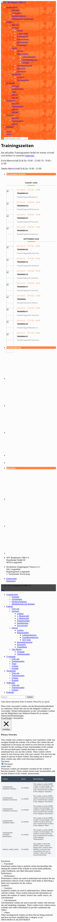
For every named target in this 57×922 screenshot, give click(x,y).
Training (21, 299)
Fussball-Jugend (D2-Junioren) (28, 209)
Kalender (9, 127)
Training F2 (22, 262)
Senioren (15, 27)
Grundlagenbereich (29, 59)
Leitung (20, 30)
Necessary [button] (5, 761)
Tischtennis (10, 100)
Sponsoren (21, 68)
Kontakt (15, 97)
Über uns (15, 24)
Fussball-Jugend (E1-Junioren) (28, 340)
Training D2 (22, 205)
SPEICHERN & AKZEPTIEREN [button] (15, 920)
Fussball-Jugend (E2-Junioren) (28, 253)
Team (14, 92)
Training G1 (22, 193)
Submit (30, 697)
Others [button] (4, 910)
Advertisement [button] (7, 898)
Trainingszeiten (23, 39)
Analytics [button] (5, 885)
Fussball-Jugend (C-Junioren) (27, 278)
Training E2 (22, 249)
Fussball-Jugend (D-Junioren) (27, 222)
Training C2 (22, 274)
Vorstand (15, 10)
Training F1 (22, 311)
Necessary (8, 764)
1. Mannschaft (22, 33)
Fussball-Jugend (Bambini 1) (27, 197)
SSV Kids (25, 62)
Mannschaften (22, 54)
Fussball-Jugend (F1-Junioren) (28, 315)
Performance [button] (6, 873)
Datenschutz (11, 578)
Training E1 (22, 336)
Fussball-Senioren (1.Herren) (27, 303)
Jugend (14, 48)
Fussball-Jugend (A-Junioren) (27, 234)
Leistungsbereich (29, 57)
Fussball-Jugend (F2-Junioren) (28, 266)
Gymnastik (10, 83)
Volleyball (10, 115)
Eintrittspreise (22, 42)
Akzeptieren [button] (18, 718)
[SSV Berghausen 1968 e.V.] (13, 2)
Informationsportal (24, 65)
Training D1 (22, 218)
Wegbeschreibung (19, 16)
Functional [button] (5, 861)
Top (2, 590)
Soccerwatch (22, 45)
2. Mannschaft (22, 36)
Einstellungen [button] (6, 718)
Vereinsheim (16, 13)
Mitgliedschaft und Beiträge (22, 19)
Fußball (9, 22)
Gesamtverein (11, 7)
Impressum (11, 581)
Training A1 (22, 230)
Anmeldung (21, 71)
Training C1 (22, 286)
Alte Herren (16, 74)
